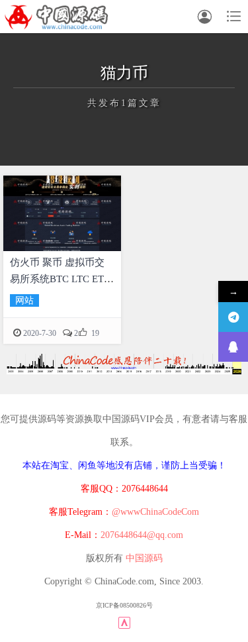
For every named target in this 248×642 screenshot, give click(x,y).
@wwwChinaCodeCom (155, 512)
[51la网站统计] (124, 622)
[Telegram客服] (233, 317)
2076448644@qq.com (142, 535)
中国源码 (144, 558)
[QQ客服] (233, 347)
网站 (24, 300)
